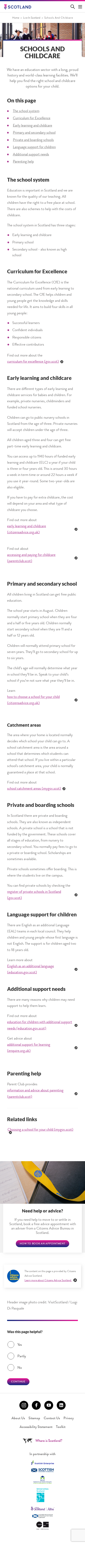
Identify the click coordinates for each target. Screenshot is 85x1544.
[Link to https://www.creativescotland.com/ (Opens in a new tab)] (42, 1526)
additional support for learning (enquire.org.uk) (28, 1048)
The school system (26, 111)
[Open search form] (73, 7)
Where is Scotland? (48, 1441)
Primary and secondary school (34, 133)
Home (15, 18)
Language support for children (34, 147)
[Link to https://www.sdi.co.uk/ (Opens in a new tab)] (42, 1470)
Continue (18, 1382)
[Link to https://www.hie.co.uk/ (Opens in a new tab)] (42, 1480)
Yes (19, 1345)
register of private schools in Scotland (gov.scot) (34, 895)
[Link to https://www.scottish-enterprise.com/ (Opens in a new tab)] (42, 1463)
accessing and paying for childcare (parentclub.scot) (31, 558)
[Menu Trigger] (80, 7)
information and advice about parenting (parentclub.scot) (35, 1094)
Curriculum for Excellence (31, 118)
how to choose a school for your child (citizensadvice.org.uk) (33, 700)
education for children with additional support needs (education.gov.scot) (39, 1025)
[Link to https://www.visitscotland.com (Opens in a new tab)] (42, 1509)
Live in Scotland (31, 18)
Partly (21, 1356)
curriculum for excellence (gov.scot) (33, 362)
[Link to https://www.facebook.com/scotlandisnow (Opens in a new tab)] (36, 1405)
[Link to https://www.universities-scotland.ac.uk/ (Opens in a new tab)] (42, 1495)
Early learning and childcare (32, 126)
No (19, 1368)
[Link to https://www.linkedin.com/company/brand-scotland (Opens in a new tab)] (61, 1405)
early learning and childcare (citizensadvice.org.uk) (26, 530)
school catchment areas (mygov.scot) (34, 789)
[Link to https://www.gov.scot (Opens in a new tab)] (42, 1516)
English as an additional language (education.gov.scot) (30, 970)
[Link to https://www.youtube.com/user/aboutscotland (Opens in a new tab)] (48, 1405)
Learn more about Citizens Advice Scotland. (48, 1280)
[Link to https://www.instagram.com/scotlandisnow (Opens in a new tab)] (23, 1405)
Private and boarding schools (33, 140)
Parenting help (23, 162)
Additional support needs (31, 155)
